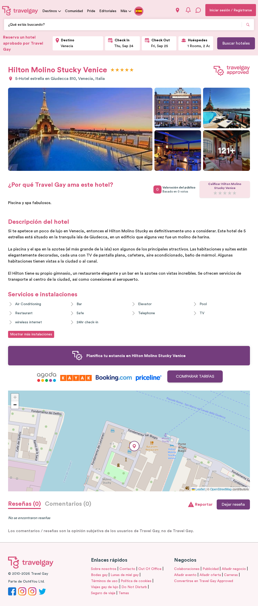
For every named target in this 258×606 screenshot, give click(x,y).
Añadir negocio (234, 569)
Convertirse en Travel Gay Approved (203, 581)
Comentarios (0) (68, 504)
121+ (226, 150)
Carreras (231, 575)
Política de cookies (136, 581)
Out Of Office (150, 569)
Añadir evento (185, 575)
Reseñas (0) (24, 504)
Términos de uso (104, 581)
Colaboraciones (187, 569)
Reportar (204, 504)
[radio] (112, 70)
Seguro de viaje (103, 593)
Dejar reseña (233, 504)
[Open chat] (198, 10)
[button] (134, 446)
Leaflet (200, 489)
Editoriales (107, 11)
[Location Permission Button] (177, 10)
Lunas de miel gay (125, 575)
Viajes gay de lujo (104, 587)
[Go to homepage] (20, 10)
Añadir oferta (210, 575)
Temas (123, 593)
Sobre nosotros (103, 569)
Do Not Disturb (134, 587)
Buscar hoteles (236, 43)
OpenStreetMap (221, 489)
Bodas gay (99, 575)
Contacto (127, 569)
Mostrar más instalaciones (31, 334)
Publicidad (211, 569)
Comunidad (74, 11)
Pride (91, 11)
